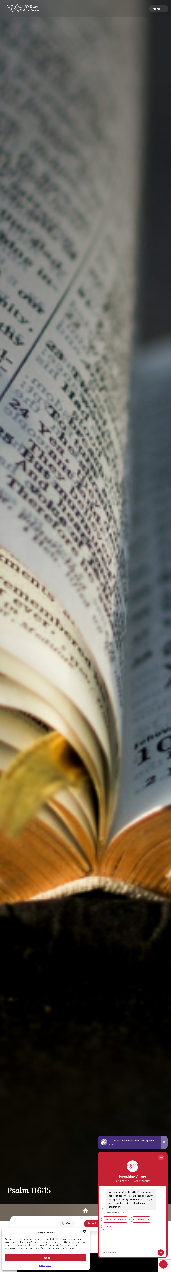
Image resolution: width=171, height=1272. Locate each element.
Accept (46, 1257)
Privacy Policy (45, 1265)
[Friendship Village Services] (23, 8)
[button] (84, 1232)
